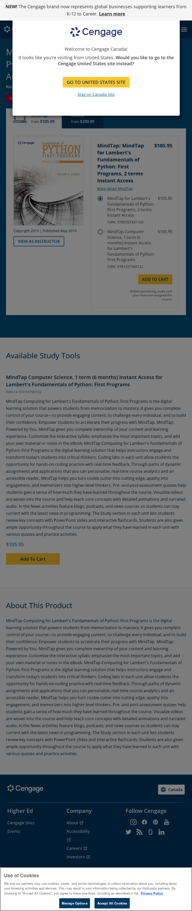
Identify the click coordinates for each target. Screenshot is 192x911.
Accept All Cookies (112, 903)
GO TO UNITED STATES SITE (96, 82)
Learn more (112, 14)
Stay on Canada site (96, 94)
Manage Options (75, 903)
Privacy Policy (152, 893)
